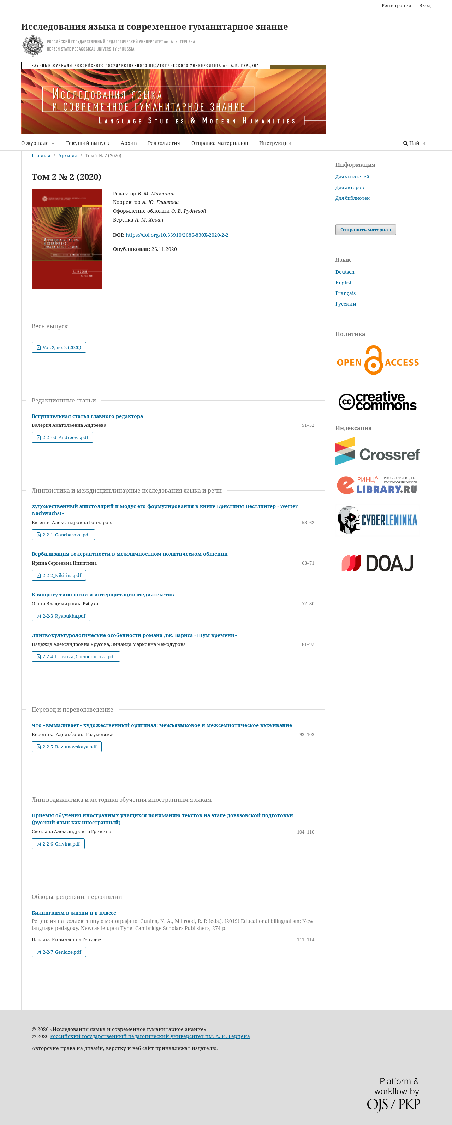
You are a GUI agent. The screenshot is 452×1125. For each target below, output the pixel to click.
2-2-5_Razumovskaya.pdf (69, 746)
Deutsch (345, 272)
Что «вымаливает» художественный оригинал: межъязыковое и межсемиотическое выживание (162, 725)
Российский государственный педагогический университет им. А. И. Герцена (150, 1036)
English (344, 282)
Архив (129, 143)
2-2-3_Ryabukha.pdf (63, 616)
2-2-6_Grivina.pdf (61, 844)
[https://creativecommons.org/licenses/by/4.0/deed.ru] (377, 415)
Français (345, 293)
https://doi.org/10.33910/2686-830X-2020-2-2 (177, 234)
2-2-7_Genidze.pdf (61, 952)
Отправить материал (365, 229)
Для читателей (352, 176)
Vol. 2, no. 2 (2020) (61, 347)
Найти (417, 143)
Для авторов (349, 187)
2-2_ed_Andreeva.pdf (65, 437)
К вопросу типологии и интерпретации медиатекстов (103, 594)
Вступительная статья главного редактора (87, 416)
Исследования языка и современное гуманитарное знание (154, 26)
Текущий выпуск (87, 143)
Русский (345, 303)
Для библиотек (352, 198)
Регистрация (396, 5)
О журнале (35, 143)
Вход (425, 5)
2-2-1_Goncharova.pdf (66, 534)
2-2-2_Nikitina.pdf (61, 575)
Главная (41, 155)
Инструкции (275, 143)
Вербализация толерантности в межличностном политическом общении (130, 553)
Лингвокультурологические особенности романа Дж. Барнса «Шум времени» (134, 635)
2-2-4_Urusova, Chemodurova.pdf (78, 656)
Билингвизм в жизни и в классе (172, 920)
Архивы (67, 155)
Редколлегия (164, 143)
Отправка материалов (219, 143)
